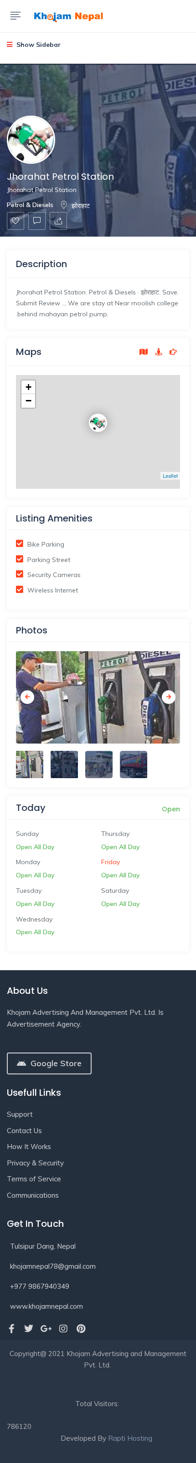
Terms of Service (34, 1178)
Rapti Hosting (130, 1438)
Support (20, 1114)
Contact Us (24, 1130)
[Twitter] (28, 1328)
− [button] (28, 400)
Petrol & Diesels (30, 205)
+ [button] (28, 387)
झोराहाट (81, 206)
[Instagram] (63, 1328)
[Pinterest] (80, 1328)
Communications (33, 1195)
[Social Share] (58, 221)
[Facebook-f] (11, 1328)
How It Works (29, 1146)
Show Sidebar (38, 44)
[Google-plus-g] (46, 1328)
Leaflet (170, 475)
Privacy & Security (35, 1163)
